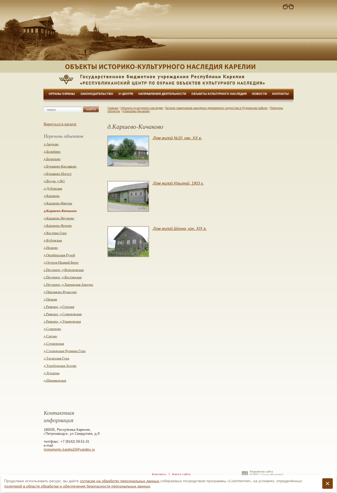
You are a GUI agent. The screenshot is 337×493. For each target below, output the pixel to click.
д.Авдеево (51, 144)
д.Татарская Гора (56, 358)
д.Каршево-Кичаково (136, 111)
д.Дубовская (53, 188)
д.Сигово (50, 336)
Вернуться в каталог (60, 124)
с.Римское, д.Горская (59, 306)
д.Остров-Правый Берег (61, 262)
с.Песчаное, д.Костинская (63, 277)
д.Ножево (51, 247)
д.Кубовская (53, 240)
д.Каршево (52, 195)
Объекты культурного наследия (219, 93)
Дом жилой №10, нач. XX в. (177, 138)
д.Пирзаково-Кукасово (60, 291)
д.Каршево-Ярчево (58, 225)
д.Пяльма (50, 299)
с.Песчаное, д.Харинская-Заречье (68, 284)
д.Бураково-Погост (58, 173)
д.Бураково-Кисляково (60, 166)
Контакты (280, 93)
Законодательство (96, 93)
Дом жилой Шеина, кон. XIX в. (180, 228)
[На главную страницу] (168, 67)
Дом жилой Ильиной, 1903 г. (178, 183)
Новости (259, 93)
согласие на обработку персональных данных (119, 481)
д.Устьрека (52, 373)
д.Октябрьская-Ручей (59, 255)
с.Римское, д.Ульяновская (62, 321)
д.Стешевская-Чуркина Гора (65, 350)
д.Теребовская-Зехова (60, 365)
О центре (125, 93)
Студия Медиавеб (271, 474)
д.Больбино (52, 151)
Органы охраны (62, 93)
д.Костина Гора (55, 232)
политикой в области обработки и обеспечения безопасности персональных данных (77, 486)
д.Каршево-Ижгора (58, 203)
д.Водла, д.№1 (54, 181)
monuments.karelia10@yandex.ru (69, 449)
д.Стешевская (54, 343)
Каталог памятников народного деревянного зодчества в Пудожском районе (216, 108)
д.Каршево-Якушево (59, 218)
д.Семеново (52, 328)
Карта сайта (181, 474)
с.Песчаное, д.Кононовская (64, 269)
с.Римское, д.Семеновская (63, 314)
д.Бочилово (52, 158)
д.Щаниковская (55, 380)
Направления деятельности (162, 93)
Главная (112, 108)
